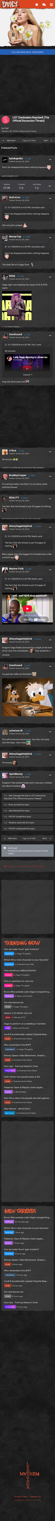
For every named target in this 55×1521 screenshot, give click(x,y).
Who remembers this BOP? (17, 1044)
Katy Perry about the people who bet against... (27, 1097)
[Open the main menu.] (51, 4)
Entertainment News (23, 1038)
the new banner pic (13, 1002)
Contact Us (35, 1496)
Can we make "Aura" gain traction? (21, 948)
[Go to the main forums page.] (44, 4)
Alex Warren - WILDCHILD (17, 1108)
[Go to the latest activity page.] (36, 4)
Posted (19, 161)
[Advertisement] (27, 83)
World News (21, 1091)
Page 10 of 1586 (29, 140)
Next (46, 140)
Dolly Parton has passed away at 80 (22, 1076)
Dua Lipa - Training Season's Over (21, 1065)
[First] (3, 140)
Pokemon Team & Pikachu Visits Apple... (24, 1087)
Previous (11, 140)
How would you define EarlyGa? (20, 970)
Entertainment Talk (25, 964)
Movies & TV (19, 1017)
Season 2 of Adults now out (18, 1012)
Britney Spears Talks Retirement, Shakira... (25, 1055)
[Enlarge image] (17, 305)
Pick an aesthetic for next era (18, 980)
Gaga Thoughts (24, 953)
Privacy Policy (21, 1496)
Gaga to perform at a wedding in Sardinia (25, 1023)
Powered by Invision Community (27, 1499)
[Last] (51, 140)
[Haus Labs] (27, 28)
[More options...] (50, 159)
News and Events (28, 130)
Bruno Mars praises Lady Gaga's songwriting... (27, 991)
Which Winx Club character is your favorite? (26, 959)
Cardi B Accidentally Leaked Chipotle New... (26, 1034)
